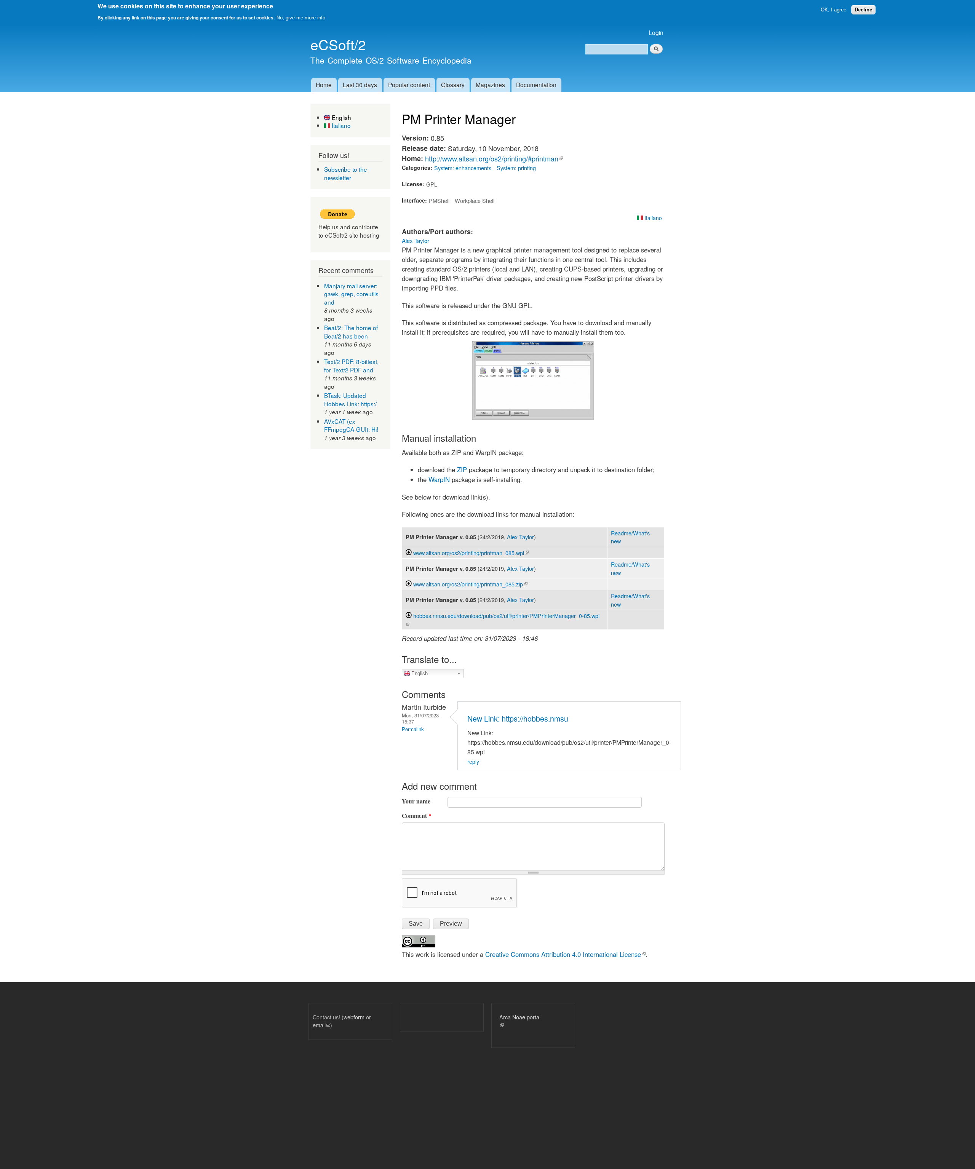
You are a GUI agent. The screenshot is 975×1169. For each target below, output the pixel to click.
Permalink (413, 729)
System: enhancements (462, 168)
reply (473, 761)
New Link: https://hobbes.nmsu (517, 718)
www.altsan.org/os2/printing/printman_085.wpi (471, 553)
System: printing (516, 168)
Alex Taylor (415, 240)
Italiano (340, 125)
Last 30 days (360, 84)
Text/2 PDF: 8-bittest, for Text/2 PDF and (351, 365)
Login (656, 32)
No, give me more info (301, 18)
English (340, 117)
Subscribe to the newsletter (345, 173)
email (321, 1025)
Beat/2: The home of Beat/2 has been (351, 331)
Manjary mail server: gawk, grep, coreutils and (351, 293)
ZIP (462, 469)
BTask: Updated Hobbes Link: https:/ (350, 399)
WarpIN (439, 479)
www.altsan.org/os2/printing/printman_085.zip (470, 584)
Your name (416, 801)
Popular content (409, 84)
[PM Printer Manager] (533, 417)
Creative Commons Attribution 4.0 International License (565, 954)
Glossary (453, 84)
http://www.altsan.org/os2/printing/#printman (494, 158)
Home (324, 84)
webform (354, 1017)
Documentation (536, 84)
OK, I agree (833, 10)
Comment (417, 815)
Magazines (490, 84)
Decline (863, 10)
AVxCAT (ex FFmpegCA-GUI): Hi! (351, 425)
